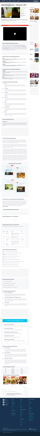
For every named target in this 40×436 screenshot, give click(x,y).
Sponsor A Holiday (13, 415)
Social (6, 22)
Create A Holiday (13, 414)
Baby (29, 400)
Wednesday (21, 415)
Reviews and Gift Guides (22, 422)
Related (25, 22)
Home (1, 3)
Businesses (16, 22)
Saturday (21, 417)
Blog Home (21, 425)
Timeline (13, 22)
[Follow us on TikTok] (37, 1)
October (21, 406)
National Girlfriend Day (31, 414)
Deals (1, 22)
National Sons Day (30, 416)
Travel (29, 406)
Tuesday (21, 414)
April (20, 402)
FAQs (18, 22)
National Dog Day (30, 420)
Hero (9, 22)
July (20, 404)
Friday (20, 416)
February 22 (13, 369)
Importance (20, 22)
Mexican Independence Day (31, 417)
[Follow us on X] (36, 1)
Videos (12, 408)
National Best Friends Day (31, 418)
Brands (8, 22)
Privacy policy (12, 432)
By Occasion (30, 410)
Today (20, 410)
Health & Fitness (30, 402)
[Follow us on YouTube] (33, 1)
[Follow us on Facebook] (34, 1)
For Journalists (13, 404)
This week (21, 412)
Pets (29, 404)
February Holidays (4, 3)
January (21, 400)
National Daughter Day (31, 419)
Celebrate (23, 22)
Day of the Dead (30, 415)
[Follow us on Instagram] (35, 1)
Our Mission (13, 400)
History (11, 22)
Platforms (4, 22)
